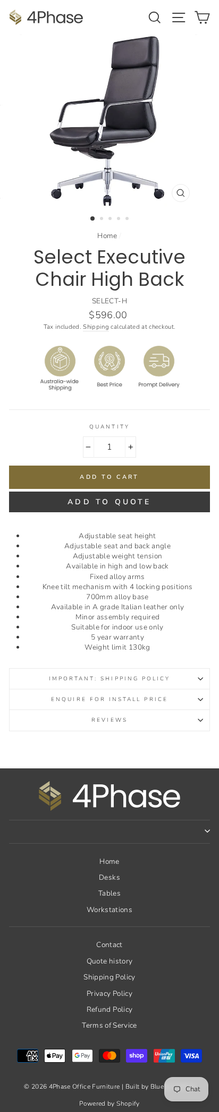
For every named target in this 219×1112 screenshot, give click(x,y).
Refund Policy (109, 1009)
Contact (109, 945)
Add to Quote (109, 502)
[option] (109, 120)
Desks (109, 877)
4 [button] (119, 219)
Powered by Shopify (109, 1103)
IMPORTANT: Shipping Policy (110, 678)
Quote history (109, 961)
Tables (109, 893)
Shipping (96, 326)
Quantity (109, 427)
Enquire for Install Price (109, 699)
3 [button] (111, 219)
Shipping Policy (109, 977)
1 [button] (93, 219)
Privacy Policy (109, 993)
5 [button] (128, 219)
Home (107, 236)
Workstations (109, 910)
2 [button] (102, 219)
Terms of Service (109, 1025)
